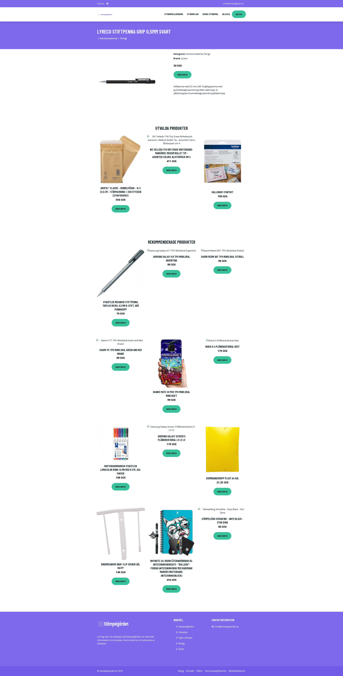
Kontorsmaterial (108, 38)
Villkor (199, 670)
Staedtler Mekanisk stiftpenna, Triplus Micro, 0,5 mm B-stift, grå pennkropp (120, 305)
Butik (239, 14)
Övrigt (123, 38)
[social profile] (107, 3)
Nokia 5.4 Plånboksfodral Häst (222, 346)
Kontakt (190, 670)
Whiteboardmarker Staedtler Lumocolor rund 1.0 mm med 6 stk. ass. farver (120, 469)
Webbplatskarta (237, 670)
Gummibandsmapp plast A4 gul (222, 478)
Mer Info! (182, 74)
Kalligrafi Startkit (222, 192)
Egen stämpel (210, 14)
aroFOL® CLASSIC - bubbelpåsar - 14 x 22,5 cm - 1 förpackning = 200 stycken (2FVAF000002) (120, 191)
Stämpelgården (173, 14)
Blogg (226, 14)
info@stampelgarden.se (233, 3)
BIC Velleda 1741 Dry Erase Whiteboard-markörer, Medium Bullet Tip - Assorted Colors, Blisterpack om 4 (171, 153)
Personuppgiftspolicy (215, 670)
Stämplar (193, 14)
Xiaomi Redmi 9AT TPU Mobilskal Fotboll (222, 256)
